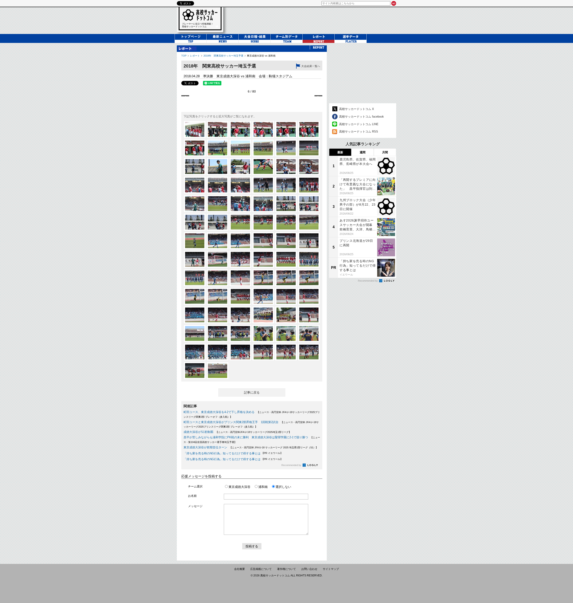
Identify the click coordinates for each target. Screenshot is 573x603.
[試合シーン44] (217, 259)
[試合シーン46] (263, 259)
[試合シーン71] (286, 333)
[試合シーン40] (263, 240)
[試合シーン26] (217, 203)
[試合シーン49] (195, 278)
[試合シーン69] (240, 333)
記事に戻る (252, 392)
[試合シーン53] (286, 278)
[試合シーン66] (309, 315)
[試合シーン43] (195, 259)
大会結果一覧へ (310, 66)
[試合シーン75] (240, 352)
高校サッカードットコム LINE (358, 124)
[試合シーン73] (195, 352)
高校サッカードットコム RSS (358, 131)
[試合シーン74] (217, 352)
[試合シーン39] (240, 240)
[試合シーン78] (309, 352)
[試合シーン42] (309, 240)
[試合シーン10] (263, 148)
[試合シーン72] (309, 333)
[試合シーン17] (286, 166)
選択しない (283, 487)
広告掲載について (261, 569)
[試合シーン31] (195, 222)
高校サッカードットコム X (356, 109)
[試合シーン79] (195, 370)
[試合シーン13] (195, 166)
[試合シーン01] (195, 129)
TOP (183, 55)
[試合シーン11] (286, 148)
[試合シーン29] (286, 203)
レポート (195, 55)
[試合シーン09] (240, 148)
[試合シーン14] (217, 166)
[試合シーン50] (217, 278)
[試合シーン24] (309, 185)
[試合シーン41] (286, 240)
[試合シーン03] (240, 129)
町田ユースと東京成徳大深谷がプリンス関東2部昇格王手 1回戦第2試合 (231, 422)
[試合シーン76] (263, 352)
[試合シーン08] (217, 148)
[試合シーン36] (309, 222)
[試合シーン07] (195, 148)
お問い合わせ (309, 569)
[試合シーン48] (309, 259)
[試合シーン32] (217, 222)
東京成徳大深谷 (239, 487)
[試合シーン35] (286, 222)
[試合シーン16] (263, 166)
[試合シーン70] (263, 333)
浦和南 (263, 487)
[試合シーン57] (240, 296)
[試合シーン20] (217, 185)
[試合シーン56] (217, 296)
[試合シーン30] (309, 203)
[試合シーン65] (286, 315)
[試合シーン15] (240, 166)
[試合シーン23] (286, 185)
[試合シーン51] (240, 278)
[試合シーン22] (263, 185)
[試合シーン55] (195, 296)
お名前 (192, 496)
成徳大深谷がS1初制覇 (198, 432)
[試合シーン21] (240, 185)
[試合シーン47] (286, 259)
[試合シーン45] (240, 259)
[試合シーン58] (263, 296)
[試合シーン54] (309, 278)
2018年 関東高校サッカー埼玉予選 (223, 55)
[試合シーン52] (263, 278)
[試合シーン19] (195, 185)
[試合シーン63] (240, 315)
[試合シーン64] (263, 315)
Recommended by (291, 465)
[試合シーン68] (217, 333)
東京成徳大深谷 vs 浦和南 (261, 55)
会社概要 (239, 569)
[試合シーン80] (217, 370)
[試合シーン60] (309, 296)
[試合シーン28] (263, 203)
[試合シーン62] (217, 315)
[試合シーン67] (195, 333)
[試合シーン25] (195, 203)
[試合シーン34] (263, 222)
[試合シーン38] (217, 240)
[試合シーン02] (217, 129)
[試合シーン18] (309, 166)
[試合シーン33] (240, 222)
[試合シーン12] (309, 148)
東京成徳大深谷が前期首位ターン (205, 447)
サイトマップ (331, 569)
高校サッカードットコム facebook (361, 116)
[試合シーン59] (286, 296)
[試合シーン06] (309, 129)
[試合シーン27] (240, 203)
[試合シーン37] (195, 240)
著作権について (286, 569)
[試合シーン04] (263, 129)
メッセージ (195, 506)
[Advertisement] (314, 20)
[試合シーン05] (286, 129)
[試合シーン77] (286, 352)
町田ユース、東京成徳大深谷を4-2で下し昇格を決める (219, 412)
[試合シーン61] (195, 315)
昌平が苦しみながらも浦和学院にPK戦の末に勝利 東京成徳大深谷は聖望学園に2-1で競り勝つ (246, 437)
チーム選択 (195, 486)
